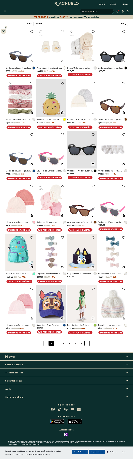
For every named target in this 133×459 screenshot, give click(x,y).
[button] (117, 452)
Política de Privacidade (39, 454)
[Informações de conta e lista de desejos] (122, 11)
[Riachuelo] (66, 3)
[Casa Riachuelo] (113, 3)
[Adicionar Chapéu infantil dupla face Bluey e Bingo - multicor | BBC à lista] (93, 237)
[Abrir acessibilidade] (3, 31)
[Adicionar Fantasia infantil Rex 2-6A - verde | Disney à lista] (93, 288)
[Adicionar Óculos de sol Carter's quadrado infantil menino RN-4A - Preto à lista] (123, 31)
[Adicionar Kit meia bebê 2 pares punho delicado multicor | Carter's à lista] (123, 134)
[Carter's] (102, 3)
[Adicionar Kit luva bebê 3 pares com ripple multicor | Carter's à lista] (62, 185)
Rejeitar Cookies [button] (97, 452)
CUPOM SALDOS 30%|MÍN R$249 (19, 281)
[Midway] (124, 3)
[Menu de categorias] (5, 11)
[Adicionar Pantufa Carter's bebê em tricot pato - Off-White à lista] (62, 31)
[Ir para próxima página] (87, 343)
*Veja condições (91, 16)
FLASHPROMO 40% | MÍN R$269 (19, 76)
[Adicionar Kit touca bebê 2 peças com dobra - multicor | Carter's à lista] (93, 83)
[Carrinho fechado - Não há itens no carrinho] (127, 11)
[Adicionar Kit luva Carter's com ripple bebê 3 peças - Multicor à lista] (93, 31)
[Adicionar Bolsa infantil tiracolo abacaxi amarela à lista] (62, 83)
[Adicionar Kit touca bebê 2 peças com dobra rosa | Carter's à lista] (31, 185)
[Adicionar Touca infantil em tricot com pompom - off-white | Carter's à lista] (123, 288)
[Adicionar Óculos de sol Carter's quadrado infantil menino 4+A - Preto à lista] (93, 134)
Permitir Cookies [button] (80, 452)
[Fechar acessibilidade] (6, 27)
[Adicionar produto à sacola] (32, 61)
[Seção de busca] (97, 11)
